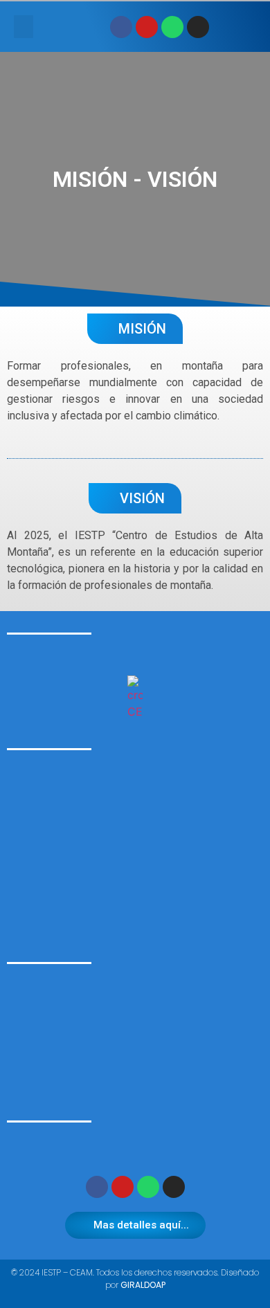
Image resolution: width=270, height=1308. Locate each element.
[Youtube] (147, 27)
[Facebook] (121, 27)
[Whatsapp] (172, 27)
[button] (23, 26)
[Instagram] (198, 27)
